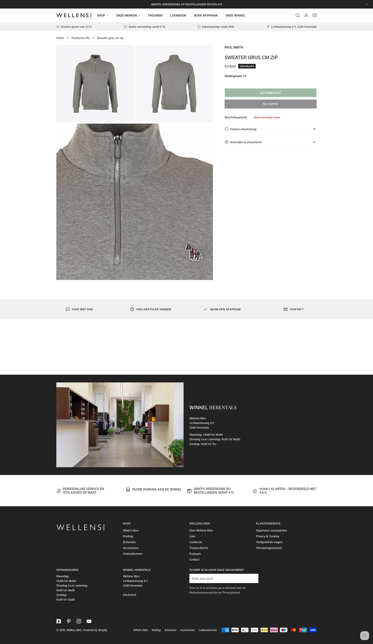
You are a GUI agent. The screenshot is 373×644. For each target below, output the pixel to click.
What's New (131, 530)
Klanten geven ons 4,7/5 (76, 27)
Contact (194, 559)
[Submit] (253, 578)
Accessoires (131, 548)
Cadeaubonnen (132, 554)
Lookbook (195, 542)
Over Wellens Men (201, 530)
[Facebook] (59, 621)
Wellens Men (74, 630)
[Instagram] (79, 621)
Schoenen (129, 542)
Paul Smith (234, 47)
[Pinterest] (69, 621)
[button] (314, 15)
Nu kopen (270, 104)
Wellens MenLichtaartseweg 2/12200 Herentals (201, 422)
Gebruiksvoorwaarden (203, 592)
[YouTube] (89, 621)
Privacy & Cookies (267, 536)
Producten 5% (80, 38)
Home (60, 38)
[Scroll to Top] (366, 623)
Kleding (128, 536)
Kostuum (195, 554)
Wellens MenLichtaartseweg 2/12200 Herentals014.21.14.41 (135, 585)
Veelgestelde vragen (269, 542)
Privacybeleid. (231, 592)
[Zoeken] (297, 15)
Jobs (192, 536)
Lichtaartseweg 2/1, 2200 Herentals (294, 27)
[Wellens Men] (73, 15)
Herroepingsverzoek (269, 548)
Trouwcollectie (198, 548)
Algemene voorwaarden (271, 530)
